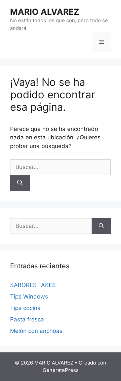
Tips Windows (29, 296)
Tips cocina (25, 308)
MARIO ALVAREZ (44, 12)
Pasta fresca (27, 319)
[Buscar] (20, 183)
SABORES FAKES (33, 285)
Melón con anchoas (36, 330)
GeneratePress (61, 370)
